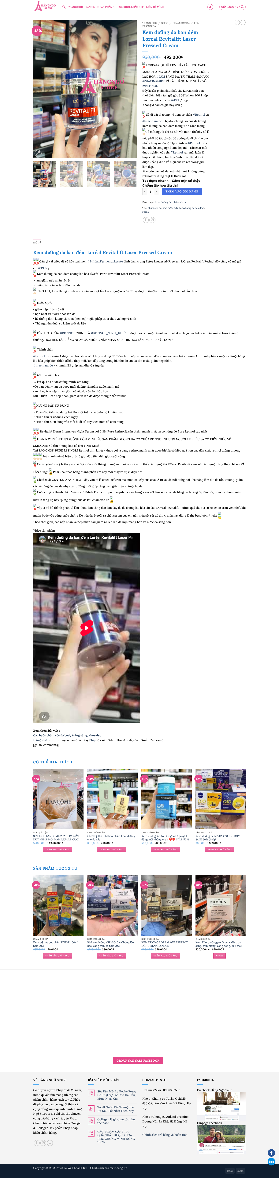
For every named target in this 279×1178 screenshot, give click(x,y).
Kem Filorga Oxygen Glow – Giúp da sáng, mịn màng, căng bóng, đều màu (218, 944)
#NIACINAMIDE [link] (153, 81)
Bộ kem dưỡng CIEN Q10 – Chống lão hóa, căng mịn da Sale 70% (110, 944)
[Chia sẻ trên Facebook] (146, 220)
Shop (164, 23)
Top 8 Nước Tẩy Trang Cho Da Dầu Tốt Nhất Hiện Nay (115, 1108)
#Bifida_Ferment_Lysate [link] (105, 261)
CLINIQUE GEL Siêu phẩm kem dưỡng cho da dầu (111, 837)
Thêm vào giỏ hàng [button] (57, 849)
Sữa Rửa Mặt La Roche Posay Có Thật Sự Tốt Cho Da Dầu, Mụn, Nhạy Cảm (116, 1095)
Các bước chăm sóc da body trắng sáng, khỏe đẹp (67, 735)
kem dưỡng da (170, 208)
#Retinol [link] (199, 114)
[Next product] (237, 22)
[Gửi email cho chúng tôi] (43, 1143)
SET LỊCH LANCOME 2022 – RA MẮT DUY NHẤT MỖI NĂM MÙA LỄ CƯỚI (56, 837)
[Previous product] (243, 22)
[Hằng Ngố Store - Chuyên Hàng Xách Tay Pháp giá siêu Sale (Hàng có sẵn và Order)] (45, 6)
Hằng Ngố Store (44, 740)
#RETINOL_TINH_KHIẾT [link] (109, 333)
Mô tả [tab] (37, 242)
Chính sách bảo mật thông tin (108, 1168)
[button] (210, 7)
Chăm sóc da (181, 23)
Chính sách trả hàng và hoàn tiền (165, 1135)
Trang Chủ (75, 7)
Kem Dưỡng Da (163, 202)
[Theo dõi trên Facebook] (37, 1143)
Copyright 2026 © (60, 1168)
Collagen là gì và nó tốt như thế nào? (116, 1121)
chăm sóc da (154, 208)
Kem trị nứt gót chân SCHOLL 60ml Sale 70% (55, 944)
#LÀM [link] (160, 76)
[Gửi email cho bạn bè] (152, 220)
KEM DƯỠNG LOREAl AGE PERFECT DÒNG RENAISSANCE (164, 944)
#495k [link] (175, 100)
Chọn (219, 955)
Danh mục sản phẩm (99, 7)
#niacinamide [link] (152, 121)
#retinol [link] (39, 356)
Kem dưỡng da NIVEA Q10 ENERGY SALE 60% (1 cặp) (217, 837)
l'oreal (145, 211)
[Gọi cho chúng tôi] (50, 1143)
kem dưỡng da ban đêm (191, 208)
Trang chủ (149, 23)
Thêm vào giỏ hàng (182, 191)
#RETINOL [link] (150, 86)
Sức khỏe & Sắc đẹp (130, 7)
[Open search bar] (63, 7)
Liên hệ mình (155, 7)
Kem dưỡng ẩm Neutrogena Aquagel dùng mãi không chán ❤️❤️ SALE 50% (165, 837)
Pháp (92, 740)
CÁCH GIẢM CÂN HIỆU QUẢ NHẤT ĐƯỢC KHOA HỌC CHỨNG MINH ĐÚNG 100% (116, 1137)
